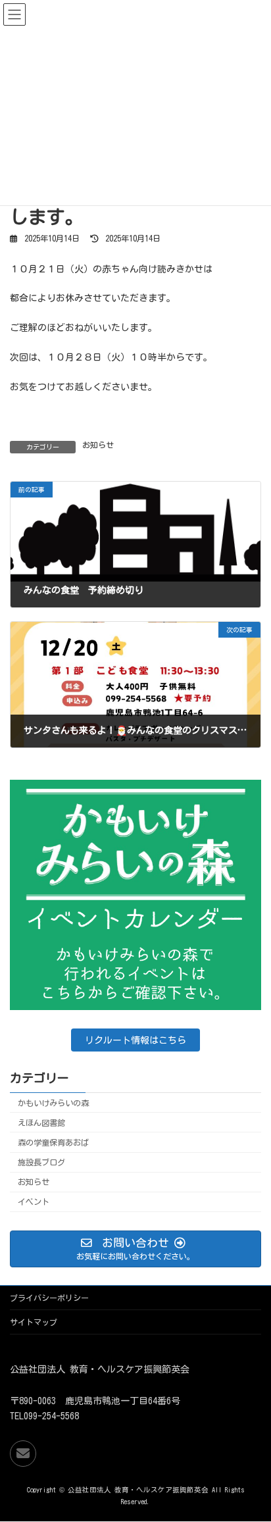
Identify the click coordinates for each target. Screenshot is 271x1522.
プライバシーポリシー (49, 1298)
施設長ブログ (41, 1162)
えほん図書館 (41, 1122)
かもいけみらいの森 (53, 1102)
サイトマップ (33, 1322)
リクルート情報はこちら (135, 1039)
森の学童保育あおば (53, 1142)
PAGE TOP (249, 1461)
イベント (33, 1201)
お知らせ (98, 445)
